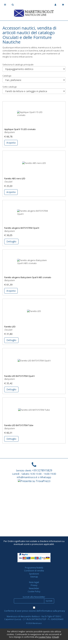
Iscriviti (49, 600)
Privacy (34, 585)
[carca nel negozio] (12, 5)
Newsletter (34, 588)
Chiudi (55, 637)
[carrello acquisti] (63, 4)
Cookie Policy (34, 591)
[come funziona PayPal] (34, 557)
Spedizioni (34, 573)
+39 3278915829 (42, 470)
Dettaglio (11, 241)
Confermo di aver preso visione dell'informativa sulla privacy (34, 610)
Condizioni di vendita (34, 570)
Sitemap (34, 576)
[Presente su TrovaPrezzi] (34, 481)
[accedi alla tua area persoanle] (55, 4)
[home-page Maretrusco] (34, 12)
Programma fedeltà (34, 567)
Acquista (11, 142)
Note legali (34, 582)
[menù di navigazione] (5, 5)
